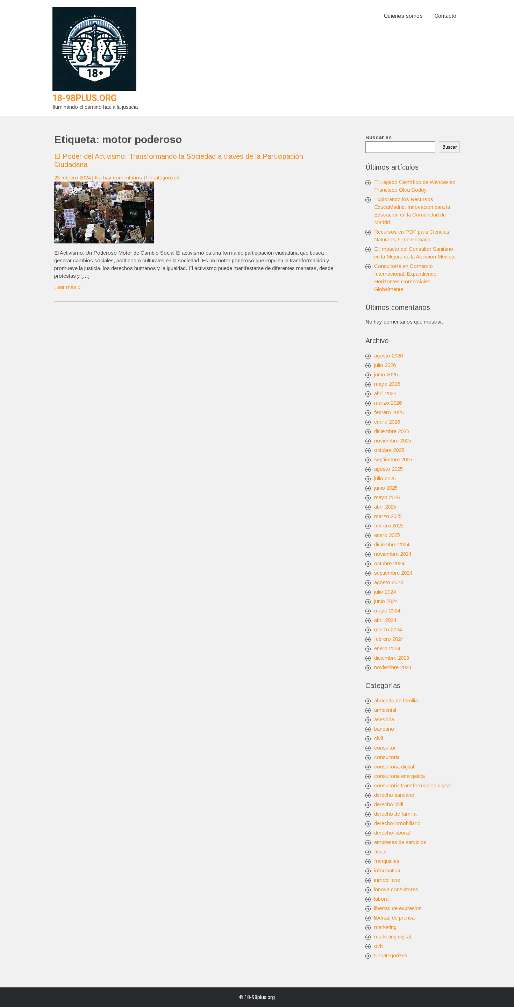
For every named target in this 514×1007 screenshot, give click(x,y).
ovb (378, 946)
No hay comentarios (118, 177)
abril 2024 (385, 620)
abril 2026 (385, 393)
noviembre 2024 (392, 554)
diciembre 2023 (391, 658)
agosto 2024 (388, 582)
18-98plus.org (84, 98)
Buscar (449, 147)
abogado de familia (396, 700)
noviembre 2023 (392, 667)
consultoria (387, 757)
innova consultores (396, 889)
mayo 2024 (387, 611)
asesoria (384, 719)
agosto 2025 (388, 469)
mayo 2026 (387, 384)
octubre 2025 (389, 450)
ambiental (385, 710)
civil (378, 738)
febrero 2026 (389, 412)
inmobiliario (387, 880)
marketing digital (392, 936)
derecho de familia (395, 814)
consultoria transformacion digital (412, 785)
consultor (385, 748)
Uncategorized (162, 177)
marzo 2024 (388, 629)
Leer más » (67, 287)
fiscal (380, 851)
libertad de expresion (398, 908)
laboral (382, 899)
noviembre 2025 (392, 441)
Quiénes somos (403, 16)
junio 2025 (386, 488)
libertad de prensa (394, 918)
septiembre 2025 (393, 459)
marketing (385, 927)
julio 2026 (385, 365)
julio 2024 (385, 592)
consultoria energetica (399, 776)
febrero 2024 (389, 639)
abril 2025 (385, 507)
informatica (387, 870)
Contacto (445, 16)
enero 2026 (387, 422)
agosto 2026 (388, 356)
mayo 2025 (387, 497)
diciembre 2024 (391, 544)
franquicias (386, 861)
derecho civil (388, 804)
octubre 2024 (389, 563)
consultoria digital (394, 767)
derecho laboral (392, 833)
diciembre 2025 (391, 431)
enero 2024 (387, 648)
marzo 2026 (388, 403)
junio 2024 (386, 601)
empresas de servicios (400, 842)
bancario (384, 729)
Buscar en (378, 137)
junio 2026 (386, 374)
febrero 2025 (389, 526)
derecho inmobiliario (397, 823)
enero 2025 (387, 535)
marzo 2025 (388, 516)
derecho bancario (394, 795)
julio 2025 (385, 478)
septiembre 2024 (393, 573)
